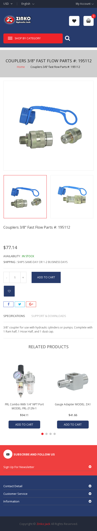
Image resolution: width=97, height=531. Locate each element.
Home (21, 67)
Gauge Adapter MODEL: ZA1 (73, 404)
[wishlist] (74, 21)
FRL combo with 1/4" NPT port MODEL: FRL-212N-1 (24, 406)
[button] (42, 434)
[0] (88, 20)
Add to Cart (46, 277)
